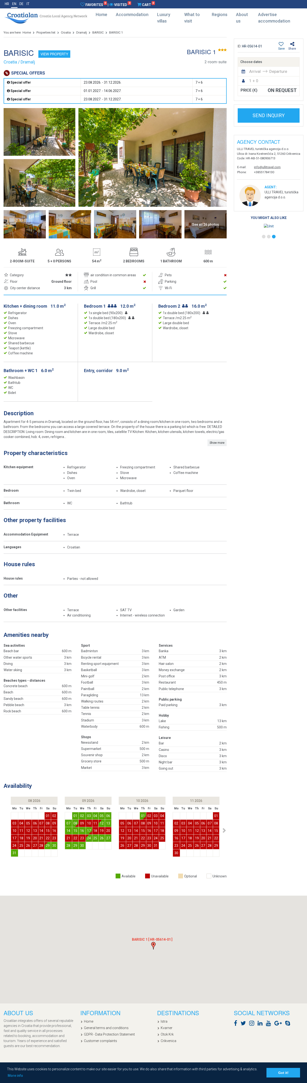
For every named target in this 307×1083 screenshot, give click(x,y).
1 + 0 (253, 80)
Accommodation (132, 14)
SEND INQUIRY (269, 115)
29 (48, 845)
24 (14, 845)
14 (41, 831)
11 (21, 831)
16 (54, 831)
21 (41, 838)
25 (21, 845)
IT (28, 4)
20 (35, 838)
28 (41, 845)
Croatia (66, 32)
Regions (219, 14)
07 (41, 823)
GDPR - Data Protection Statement (109, 1034)
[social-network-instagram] (253, 1024)
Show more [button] (217, 442)
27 (35, 845)
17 (14, 838)
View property (54, 54)
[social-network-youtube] (269, 1024)
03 (14, 823)
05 (28, 823)
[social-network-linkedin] (261, 1024)
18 (21, 838)
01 (48, 816)
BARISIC (98, 32)
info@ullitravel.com (267, 167)
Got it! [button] (283, 1073)
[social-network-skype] (289, 1024)
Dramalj (81, 32)
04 (21, 823)
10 (14, 831)
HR (7, 4)
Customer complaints (100, 1041)
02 (54, 816)
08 (48, 823)
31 (14, 853)
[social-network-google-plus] (279, 1024)
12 (28, 831)
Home (101, 14)
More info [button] (15, 1075)
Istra (164, 1021)
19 (28, 838)
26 (28, 845)
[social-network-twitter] (244, 1024)
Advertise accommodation (274, 17)
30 (54, 845)
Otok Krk (167, 1034)
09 (54, 823)
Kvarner (166, 1028)
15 (48, 831)
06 (35, 823)
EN (14, 4)
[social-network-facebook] (237, 1024)
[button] (224, 830)
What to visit (192, 17)
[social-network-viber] (295, 1024)
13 (35, 831)
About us (242, 17)
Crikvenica (168, 1041)
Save (281, 48)
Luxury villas (163, 17)
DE (21, 4)
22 (48, 838)
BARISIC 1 (116, 32)
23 (54, 838)
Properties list (45, 32)
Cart (148, 4)
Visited (122, 4)
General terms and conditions (106, 1028)
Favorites (95, 4)
